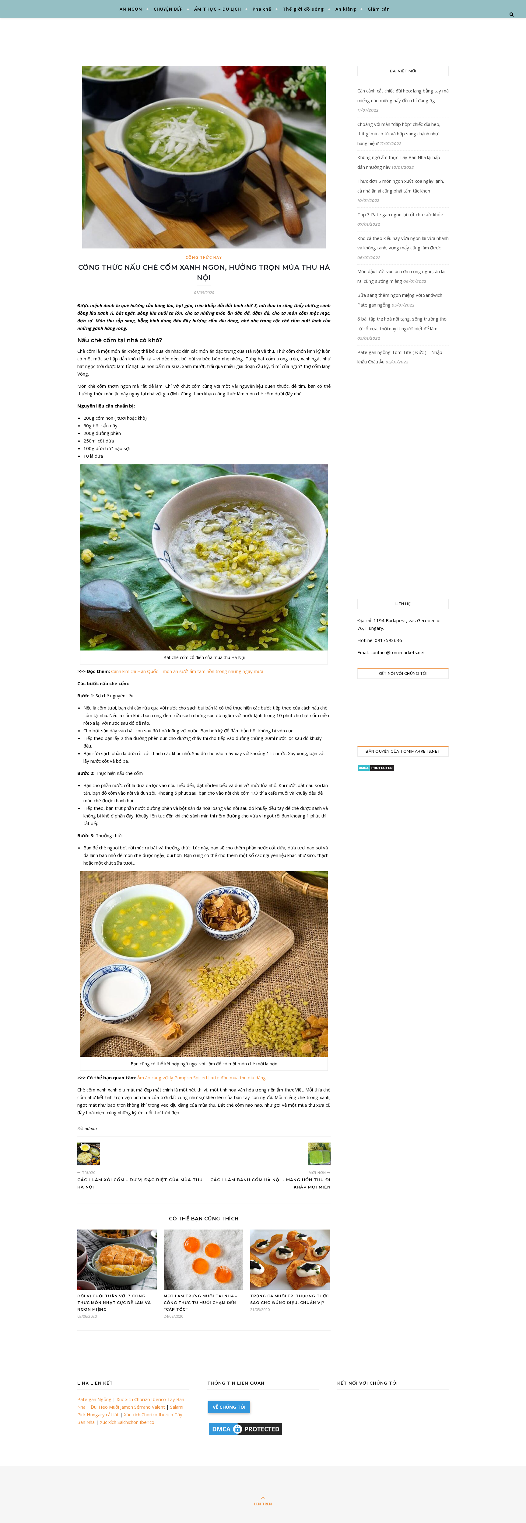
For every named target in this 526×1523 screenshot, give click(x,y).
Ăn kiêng (345, 9)
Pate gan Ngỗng (94, 1399)
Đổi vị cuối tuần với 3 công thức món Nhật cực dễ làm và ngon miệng (114, 1303)
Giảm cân (379, 9)
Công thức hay (204, 257)
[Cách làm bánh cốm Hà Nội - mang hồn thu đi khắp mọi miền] (319, 1154)
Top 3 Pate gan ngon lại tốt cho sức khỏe (400, 214)
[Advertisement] (278, 35)
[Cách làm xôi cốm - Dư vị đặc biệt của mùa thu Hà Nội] (88, 1154)
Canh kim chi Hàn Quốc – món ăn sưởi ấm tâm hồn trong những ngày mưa (188, 671)
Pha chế (262, 9)
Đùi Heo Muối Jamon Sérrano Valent (128, 1407)
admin (91, 1128)
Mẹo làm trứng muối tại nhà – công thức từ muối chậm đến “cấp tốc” (200, 1303)
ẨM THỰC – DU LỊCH (217, 9)
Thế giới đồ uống (303, 9)
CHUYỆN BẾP (168, 9)
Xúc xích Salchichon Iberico (127, 1422)
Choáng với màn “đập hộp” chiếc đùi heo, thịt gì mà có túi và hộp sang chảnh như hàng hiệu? (398, 133)
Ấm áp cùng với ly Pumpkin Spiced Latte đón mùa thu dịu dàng (201, 1077)
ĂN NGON (131, 9)
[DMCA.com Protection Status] (403, 768)
